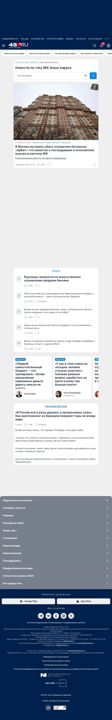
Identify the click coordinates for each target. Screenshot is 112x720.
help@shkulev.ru (62, 645)
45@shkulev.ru (69, 641)
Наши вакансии (12, 553)
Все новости (31, 63)
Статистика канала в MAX (18, 575)
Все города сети (12, 583)
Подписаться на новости (17, 500)
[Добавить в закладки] (95, 164)
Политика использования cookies (56, 661)
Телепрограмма (55, 39)
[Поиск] (94, 45)
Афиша (69, 39)
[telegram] (41, 616)
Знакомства (37, 39)
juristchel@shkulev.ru (85, 643)
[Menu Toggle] (3, 45)
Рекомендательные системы (56, 665)
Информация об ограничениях (56, 657)
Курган (19, 63)
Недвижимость (10, 39)
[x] (71, 616)
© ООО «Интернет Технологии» (56, 701)
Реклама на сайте (13, 523)
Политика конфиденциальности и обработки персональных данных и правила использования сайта (56, 669)
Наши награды (11, 545)
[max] (63, 616)
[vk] (48, 616)
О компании (10, 538)
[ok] (56, 616)
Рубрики (8, 515)
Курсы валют (95, 39)
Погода (25, 39)
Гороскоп (81, 39)
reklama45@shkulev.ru (76, 651)
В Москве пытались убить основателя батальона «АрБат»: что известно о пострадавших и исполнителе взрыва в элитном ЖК (54, 150)
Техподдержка (12, 560)
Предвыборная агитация (18, 568)
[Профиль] (108, 45)
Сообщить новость (14, 507)
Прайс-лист (10, 530)
